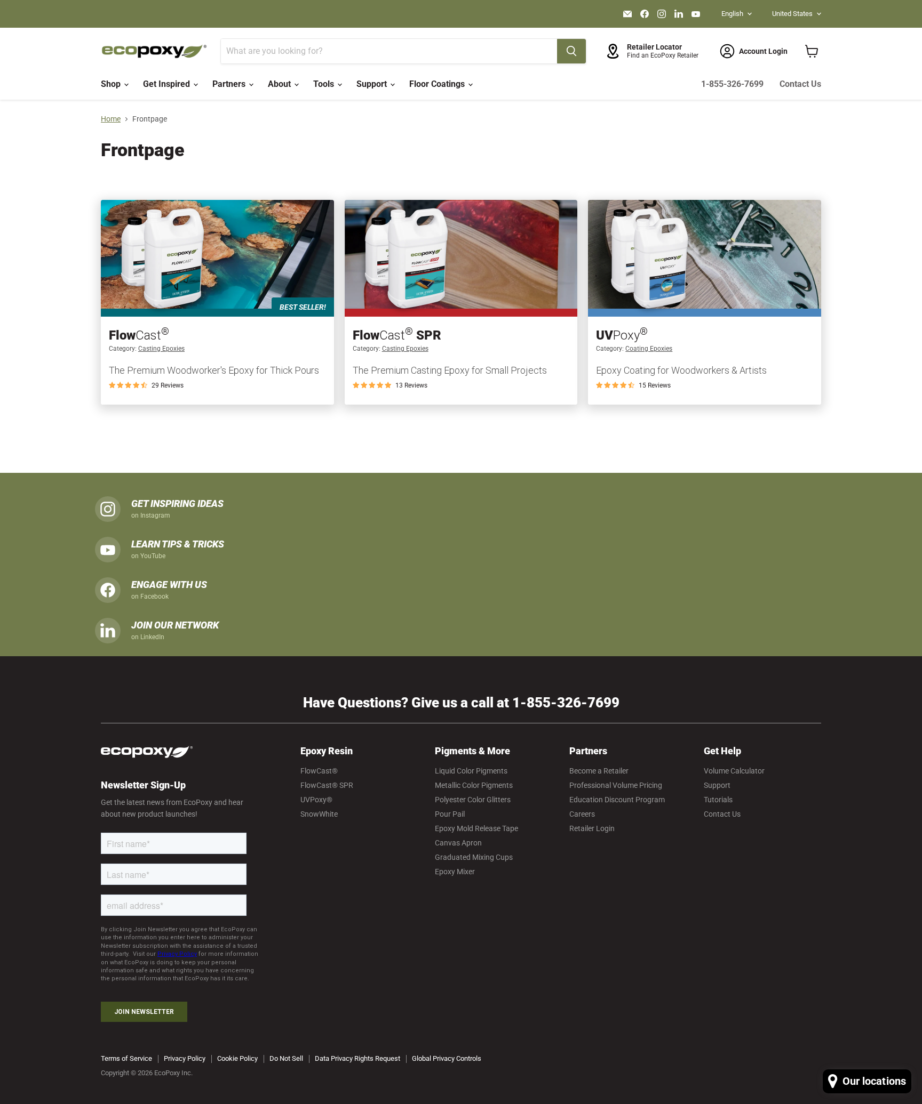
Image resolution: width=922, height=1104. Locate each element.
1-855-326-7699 (732, 84)
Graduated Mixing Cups (474, 857)
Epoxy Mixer (455, 871)
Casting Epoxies (161, 348)
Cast (139, 335)
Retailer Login (592, 828)
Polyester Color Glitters (473, 799)
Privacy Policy (184, 1058)
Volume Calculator (734, 771)
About (280, 84)
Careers (582, 814)
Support (372, 84)
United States (792, 14)
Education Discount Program (617, 799)
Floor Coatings (438, 84)
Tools (324, 84)
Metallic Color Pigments (474, 785)
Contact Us (800, 84)
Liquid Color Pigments (471, 771)
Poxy (622, 335)
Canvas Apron (458, 843)
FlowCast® (319, 771)
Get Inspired (167, 84)
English (732, 14)
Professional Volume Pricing (615, 785)
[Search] (571, 51)
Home (111, 119)
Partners (230, 84)
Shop (112, 84)
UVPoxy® (316, 799)
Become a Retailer (599, 771)
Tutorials (718, 799)
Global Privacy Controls (446, 1058)
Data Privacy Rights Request (357, 1058)
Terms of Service (126, 1058)
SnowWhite (319, 814)
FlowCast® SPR (326, 785)
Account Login (763, 51)
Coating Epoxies (648, 348)
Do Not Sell (286, 1058)
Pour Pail (450, 814)
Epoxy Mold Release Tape (476, 828)
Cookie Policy (237, 1058)
